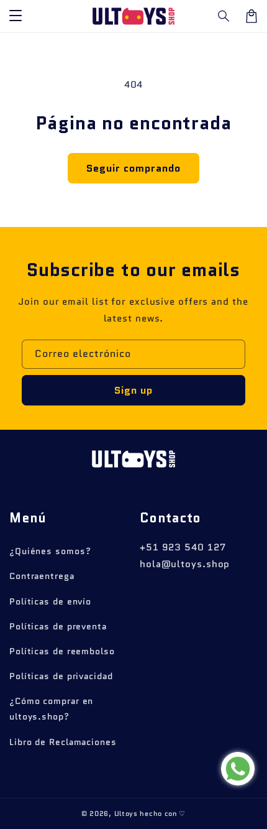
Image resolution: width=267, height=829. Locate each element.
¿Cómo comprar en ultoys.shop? (51, 709)
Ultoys (126, 813)
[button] (224, 16)
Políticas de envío (50, 601)
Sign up (133, 390)
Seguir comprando (133, 168)
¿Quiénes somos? (50, 551)
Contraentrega (42, 576)
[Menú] (15, 16)
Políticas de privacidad (61, 676)
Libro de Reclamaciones (63, 742)
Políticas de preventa (58, 626)
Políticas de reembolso (62, 651)
